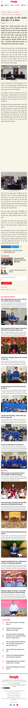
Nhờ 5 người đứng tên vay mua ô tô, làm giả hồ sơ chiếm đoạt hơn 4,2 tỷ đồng (14, 300)
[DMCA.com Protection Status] (14, 688)
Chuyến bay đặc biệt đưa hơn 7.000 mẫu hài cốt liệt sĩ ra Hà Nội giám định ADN (13, 562)
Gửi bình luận (6, 283)
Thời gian (7, 289)
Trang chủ (3, 12)
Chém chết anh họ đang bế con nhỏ (15, 650)
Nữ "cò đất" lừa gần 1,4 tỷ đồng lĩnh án (15, 623)
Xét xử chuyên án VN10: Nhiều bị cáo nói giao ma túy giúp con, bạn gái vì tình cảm (15, 643)
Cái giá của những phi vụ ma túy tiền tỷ (12, 444)
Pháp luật (23, 5)
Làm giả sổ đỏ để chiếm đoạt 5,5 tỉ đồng (17, 270)
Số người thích (13, 289)
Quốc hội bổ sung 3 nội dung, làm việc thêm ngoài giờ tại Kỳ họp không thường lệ (13, 503)
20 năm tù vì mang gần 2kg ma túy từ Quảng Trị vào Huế (14, 358)
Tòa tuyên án (16, 12)
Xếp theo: (3, 289)
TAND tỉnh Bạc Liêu (7, 250)
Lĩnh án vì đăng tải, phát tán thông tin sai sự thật (14, 629)
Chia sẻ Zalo (15, 246)
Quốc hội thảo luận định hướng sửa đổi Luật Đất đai (13, 532)
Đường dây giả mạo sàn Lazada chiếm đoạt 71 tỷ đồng (15, 662)
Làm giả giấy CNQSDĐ (17, 250)
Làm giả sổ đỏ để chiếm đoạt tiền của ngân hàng (19, 260)
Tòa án (11, 5)
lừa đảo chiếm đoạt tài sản (9, 252)
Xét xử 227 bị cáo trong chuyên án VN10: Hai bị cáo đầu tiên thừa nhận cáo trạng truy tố (16, 635)
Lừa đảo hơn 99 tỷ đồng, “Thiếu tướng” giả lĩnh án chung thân (13, 416)
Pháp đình (17, 5)
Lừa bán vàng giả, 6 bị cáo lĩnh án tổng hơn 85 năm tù (13, 387)
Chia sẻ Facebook (6, 246)
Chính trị (6, 5)
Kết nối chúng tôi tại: (14, 702)
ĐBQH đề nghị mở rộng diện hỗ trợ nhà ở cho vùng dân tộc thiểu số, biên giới (12, 473)
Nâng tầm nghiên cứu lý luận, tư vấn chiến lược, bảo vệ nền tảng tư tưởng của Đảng (13, 591)
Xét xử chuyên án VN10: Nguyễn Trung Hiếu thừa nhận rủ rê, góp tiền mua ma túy (14, 329)
